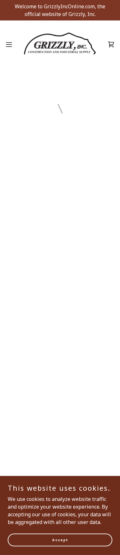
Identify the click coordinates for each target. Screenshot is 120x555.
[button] (9, 44)
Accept (60, 539)
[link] (60, 44)
